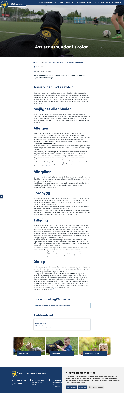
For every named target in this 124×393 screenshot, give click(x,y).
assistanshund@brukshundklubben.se (46, 327)
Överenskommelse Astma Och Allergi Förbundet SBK (55, 306)
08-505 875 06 (39, 325)
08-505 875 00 (20, 380)
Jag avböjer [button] (82, 387)
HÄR (47, 166)
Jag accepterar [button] (71, 387)
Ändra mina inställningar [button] (96, 387)
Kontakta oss (19, 384)
